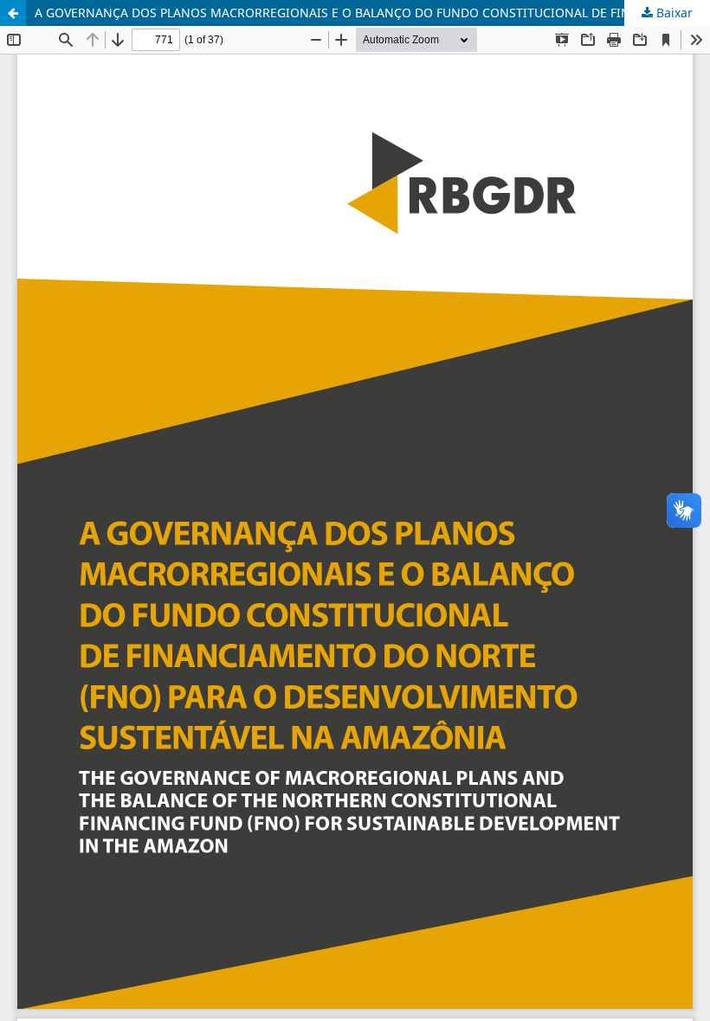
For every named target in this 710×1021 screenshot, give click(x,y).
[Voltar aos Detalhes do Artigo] (13, 13)
